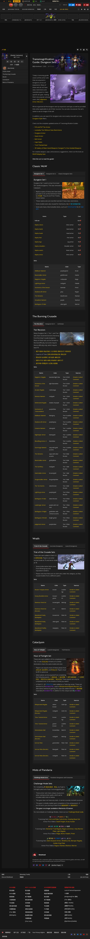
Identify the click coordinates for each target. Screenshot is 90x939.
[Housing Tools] (25, 874)
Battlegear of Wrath (41, 518)
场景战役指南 (29, 912)
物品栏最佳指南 (48, 893)
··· (47, 1)
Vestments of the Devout (42, 287)
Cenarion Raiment (40, 428)
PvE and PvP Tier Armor (42, 127)
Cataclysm (6, 79)
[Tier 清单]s (68, 899)
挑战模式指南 (29, 915)
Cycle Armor (63, 819)
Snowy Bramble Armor (41, 596)
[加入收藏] (77, 49)
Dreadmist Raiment (40, 300)
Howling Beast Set (74, 819)
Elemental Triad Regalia (53, 829)
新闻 (4, 9)
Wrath (5, 77)
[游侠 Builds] (68, 915)
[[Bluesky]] (43, 865)
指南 (50, 9)
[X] (74, 934)
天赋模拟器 (12, 909)
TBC (36, 1)
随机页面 (49, 932)
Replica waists (39, 250)
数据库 (39, 9)
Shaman (62, 846)
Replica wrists (39, 254)
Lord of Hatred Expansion (73, 890)
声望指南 (27, 906)
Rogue (56, 846)
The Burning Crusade (9, 74)
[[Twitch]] (34, 865)
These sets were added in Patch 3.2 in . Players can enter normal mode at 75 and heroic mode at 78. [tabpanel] (57, 591)
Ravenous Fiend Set (40, 602)
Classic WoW (6, 71)
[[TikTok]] (49, 865)
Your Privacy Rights (39, 932)
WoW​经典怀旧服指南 (50, 887)
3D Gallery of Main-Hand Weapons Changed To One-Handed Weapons (58, 148)
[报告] (84, 49)
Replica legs (38, 242)
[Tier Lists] (28, 921)
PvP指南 (46, 909)
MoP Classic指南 (30, 887)
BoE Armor (38, 139)
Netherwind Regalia (40, 403)
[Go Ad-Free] (64, 9)
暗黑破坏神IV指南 (69, 887)
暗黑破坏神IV (57, 1)
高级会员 (56, 932)
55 (78, 229)
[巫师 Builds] (68, 918)
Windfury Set (66, 841)
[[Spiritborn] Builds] (71, 921)
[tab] (39, 174)
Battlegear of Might (40, 511)
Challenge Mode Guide (75, 812)
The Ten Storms (39, 486)
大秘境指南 (12, 900)
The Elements (39, 296)
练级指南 (11, 896)
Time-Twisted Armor (41, 717)
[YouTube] (40, 865)
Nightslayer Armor (40, 435)
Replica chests (39, 225)
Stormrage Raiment (40, 447)
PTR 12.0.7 (20, 5)
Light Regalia (61, 831)
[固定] (80, 49)
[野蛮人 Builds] (69, 903)
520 (79, 220)
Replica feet (38, 237)
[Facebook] (80, 934)
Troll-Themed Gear (41, 145)
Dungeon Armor (40, 133)
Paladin (67, 834)
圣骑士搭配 (68, 912)
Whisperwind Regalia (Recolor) (69, 686)
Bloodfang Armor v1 (41, 441)
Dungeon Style (37, 119)
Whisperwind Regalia (41, 704)
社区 (56, 9)
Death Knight (60, 822)
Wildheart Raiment (40, 271)
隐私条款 (63, 932)
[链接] (87, 49)
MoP (43, 1)
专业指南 (11, 903)
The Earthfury (39, 467)
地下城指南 (28, 896)
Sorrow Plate (39, 743)
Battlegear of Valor (40, 304)
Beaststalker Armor (40, 275)
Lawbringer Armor (40, 505)
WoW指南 (12, 887)
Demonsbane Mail (40, 730)
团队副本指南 (13, 906)
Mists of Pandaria (8, 82)
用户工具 (16, 932)
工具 (69, 874)
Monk (63, 834)
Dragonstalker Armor (41, 479)
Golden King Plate (59, 843)
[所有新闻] (4, 1)
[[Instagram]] (46, 865)
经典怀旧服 (27, 1)
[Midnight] (12, 915)
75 (78, 225)
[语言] (87, 9)
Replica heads (39, 233)
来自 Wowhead (37, 66)
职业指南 (11, 890)
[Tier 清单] (12, 912)
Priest (73, 834)
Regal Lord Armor (68, 829)
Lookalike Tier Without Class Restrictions (48, 130)
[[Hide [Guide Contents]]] (26, 56)
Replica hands (39, 229)
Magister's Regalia (40, 279)
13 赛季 (67, 893)
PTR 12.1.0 (15, 5)
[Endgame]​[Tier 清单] (71, 896)
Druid (67, 822)
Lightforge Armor (40, 283)
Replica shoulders (40, 246)
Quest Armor (39, 136)
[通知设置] (81, 9)
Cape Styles (38, 142)
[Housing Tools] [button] (13, 9)
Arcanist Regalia (39, 390)
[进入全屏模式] (78, 9)
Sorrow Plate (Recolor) (41, 749)
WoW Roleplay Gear (39, 154)
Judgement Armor (40, 524)
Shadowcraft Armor (40, 292)
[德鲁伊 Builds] (69, 906)
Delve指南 (12, 893)
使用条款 (4, 936)
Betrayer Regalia (76, 841)
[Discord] (37, 865)
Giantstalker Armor (40, 473)
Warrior (74, 846)
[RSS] (87, 934)
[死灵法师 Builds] (69, 909)
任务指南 (27, 903)
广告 (29, 932)
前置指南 (46, 890)
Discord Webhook (28, 9)
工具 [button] (45, 9)
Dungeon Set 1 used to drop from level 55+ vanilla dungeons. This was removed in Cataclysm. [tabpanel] (59, 241)
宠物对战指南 (29, 909)
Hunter (72, 822)
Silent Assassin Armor (54, 841)
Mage (58, 834)
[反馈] (84, 9)
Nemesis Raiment (40, 396)
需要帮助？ (8, 932)
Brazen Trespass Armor (42, 589)
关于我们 (23, 932)
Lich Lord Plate (54, 819)
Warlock (68, 846)
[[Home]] (3, 933)
